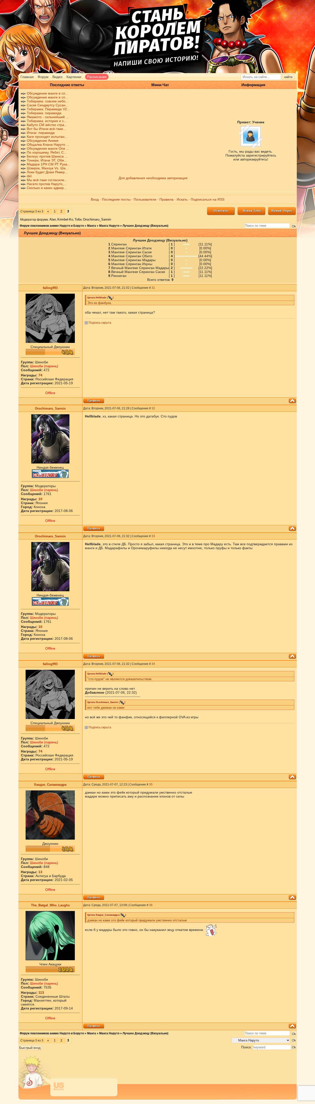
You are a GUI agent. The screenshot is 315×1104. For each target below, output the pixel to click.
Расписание (97, 77)
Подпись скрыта (100, 322)
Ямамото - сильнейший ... (48, 117)
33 (153, 536)
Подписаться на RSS (207, 199)
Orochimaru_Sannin (97, 219)
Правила (166, 199)
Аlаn (52, 219)
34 (153, 664)
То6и (78, 219)
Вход (95, 199)
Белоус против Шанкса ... (47, 156)
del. (29, 176)
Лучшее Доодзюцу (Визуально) (145, 225)
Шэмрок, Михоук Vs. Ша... (47, 168)
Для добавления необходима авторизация (153, 178)
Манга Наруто (109, 225)
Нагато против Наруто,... (46, 184)
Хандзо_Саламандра (50, 784)
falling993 (50, 288)
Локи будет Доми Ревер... (47, 172)
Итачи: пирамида (41, 133)
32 (153, 408)
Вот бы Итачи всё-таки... (46, 129)
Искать (182, 199)
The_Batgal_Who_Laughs (50, 905)
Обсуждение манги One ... (48, 148)
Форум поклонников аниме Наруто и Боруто (52, 225)
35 (151, 784)
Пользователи (145, 199)
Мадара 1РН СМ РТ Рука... (48, 164)
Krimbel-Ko (65, 219)
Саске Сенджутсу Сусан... (47, 105)
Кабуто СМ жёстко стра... (47, 125)
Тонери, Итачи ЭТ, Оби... (47, 160)
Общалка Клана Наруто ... (48, 144)
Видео (57, 77)
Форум (43, 77)
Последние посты (116, 199)
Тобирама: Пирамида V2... (48, 109)
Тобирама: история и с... (47, 121)
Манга (91, 225)
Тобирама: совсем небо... (47, 101)
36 (151, 905)
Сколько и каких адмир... (47, 188)
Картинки (73, 77)
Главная (27, 77)
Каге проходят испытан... (47, 137)
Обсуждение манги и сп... (47, 93)
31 (153, 287)
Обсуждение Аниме (43, 141)
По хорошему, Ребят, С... (47, 152)
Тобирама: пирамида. (44, 113)
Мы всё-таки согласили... (47, 180)
